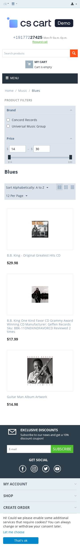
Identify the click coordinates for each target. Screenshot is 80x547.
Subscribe (62, 449)
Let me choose (13, 532)
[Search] (74, 53)
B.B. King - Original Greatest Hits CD (33, 255)
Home (9, 90)
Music (22, 90)
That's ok (20, 540)
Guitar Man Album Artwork (27, 397)
